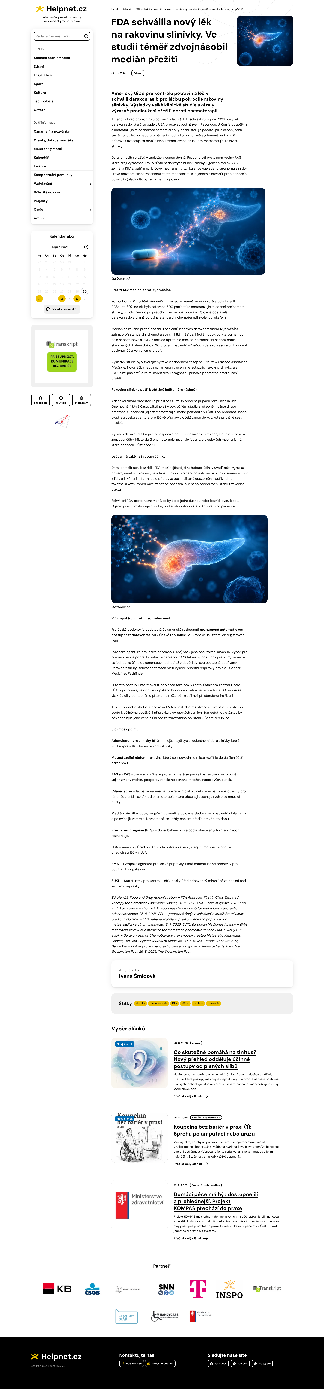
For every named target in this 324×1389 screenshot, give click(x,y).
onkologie (213, 1003)
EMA (218, 930)
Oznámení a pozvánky (52, 131)
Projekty (41, 201)
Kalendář (41, 157)
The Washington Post (174, 951)
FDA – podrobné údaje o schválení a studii (191, 914)
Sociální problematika (52, 58)
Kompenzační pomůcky (53, 175)
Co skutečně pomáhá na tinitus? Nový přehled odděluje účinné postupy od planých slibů (215, 1059)
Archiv (39, 218)
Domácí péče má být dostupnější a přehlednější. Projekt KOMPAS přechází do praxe (216, 1201)
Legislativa (43, 75)
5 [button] (77, 299)
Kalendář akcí (62, 236)
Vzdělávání (43, 183)
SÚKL (186, 924)
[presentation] (139, 1063)
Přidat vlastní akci (64, 309)
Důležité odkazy (47, 192)
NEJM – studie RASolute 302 (215, 941)
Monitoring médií (48, 149)
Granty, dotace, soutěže (54, 140)
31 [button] (39, 299)
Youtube (61, 402)
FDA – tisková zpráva (213, 903)
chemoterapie (158, 1003)
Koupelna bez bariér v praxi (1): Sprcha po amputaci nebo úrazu (214, 1130)
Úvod (114, 9)
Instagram (81, 402)
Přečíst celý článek (188, 1096)
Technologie (44, 101)
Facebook (40, 402)
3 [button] (62, 299)
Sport (38, 84)
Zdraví (39, 66)
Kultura (40, 92)
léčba (185, 1003)
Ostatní (40, 110)
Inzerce (40, 166)
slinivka (140, 1003)
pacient (198, 1003)
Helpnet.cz (66, 9)
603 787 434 (133, 1363)
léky (174, 1003)
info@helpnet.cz (162, 1363)
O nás (38, 209)
